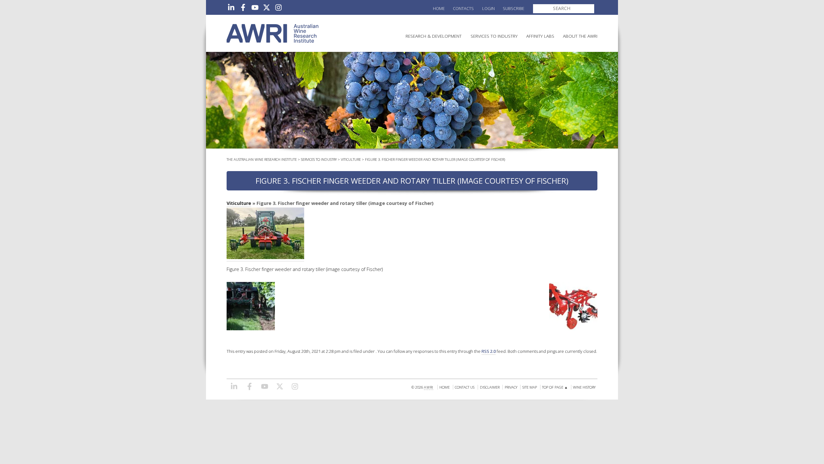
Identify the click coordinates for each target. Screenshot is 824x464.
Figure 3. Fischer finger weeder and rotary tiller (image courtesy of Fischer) (435, 159)
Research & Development (434, 36)
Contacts (463, 8)
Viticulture (351, 159)
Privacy (511, 387)
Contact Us (464, 387)
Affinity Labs (540, 36)
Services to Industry (494, 36)
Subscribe (513, 8)
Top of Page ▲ (555, 387)
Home (439, 8)
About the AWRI (580, 36)
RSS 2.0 (489, 351)
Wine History (584, 387)
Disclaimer (490, 387)
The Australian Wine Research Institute (262, 159)
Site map (529, 387)
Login (488, 8)
